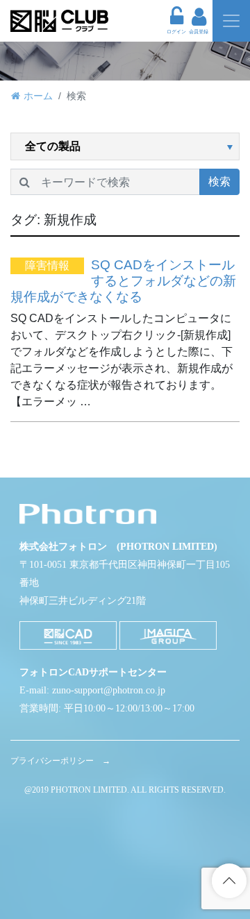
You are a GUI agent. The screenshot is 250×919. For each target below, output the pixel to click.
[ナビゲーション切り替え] (231, 21)
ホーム (38, 95)
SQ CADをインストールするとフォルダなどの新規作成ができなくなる (123, 281)
